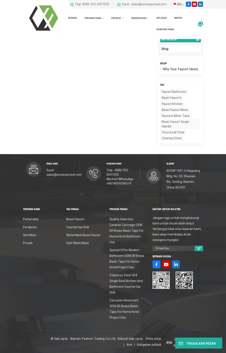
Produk (116, 18)
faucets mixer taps (176, 116)
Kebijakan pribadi (149, 345)
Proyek (28, 243)
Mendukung (139, 18)
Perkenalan (31, 219)
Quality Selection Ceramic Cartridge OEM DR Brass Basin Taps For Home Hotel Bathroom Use (126, 230)
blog (165, 49)
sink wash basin (77, 243)
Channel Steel (171, 138)
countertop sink (77, 227)
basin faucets (172, 97)
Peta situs (153, 339)
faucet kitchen (172, 104)
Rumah (72, 18)
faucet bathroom (174, 91)
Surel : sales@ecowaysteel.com (144, 4)
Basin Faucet (75, 219)
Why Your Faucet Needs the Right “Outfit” (182, 69)
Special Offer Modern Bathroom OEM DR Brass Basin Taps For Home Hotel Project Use (126, 258)
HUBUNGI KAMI (165, 29)
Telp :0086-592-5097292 (92, 4)
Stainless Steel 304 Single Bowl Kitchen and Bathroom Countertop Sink (126, 283)
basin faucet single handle (175, 124)
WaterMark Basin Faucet (83, 235)
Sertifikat (29, 235)
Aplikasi (161, 18)
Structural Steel (173, 132)
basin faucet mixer (175, 110)
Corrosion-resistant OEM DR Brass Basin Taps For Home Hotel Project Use (124, 309)
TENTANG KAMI (92, 18)
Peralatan (30, 227)
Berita (178, 18)
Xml (129, 345)
